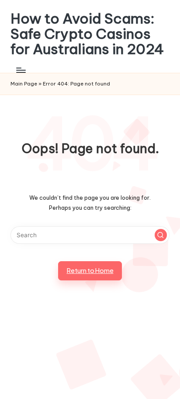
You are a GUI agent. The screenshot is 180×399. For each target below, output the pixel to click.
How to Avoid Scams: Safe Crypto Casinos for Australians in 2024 (87, 34)
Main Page (23, 84)
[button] (161, 235)
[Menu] (20, 70)
